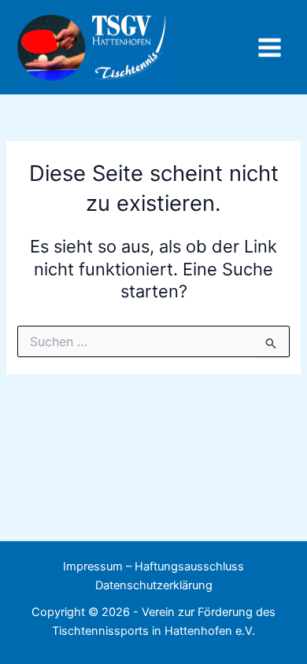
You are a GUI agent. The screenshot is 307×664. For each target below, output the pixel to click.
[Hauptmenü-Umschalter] (269, 47)
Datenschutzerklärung (154, 585)
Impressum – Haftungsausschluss (153, 566)
